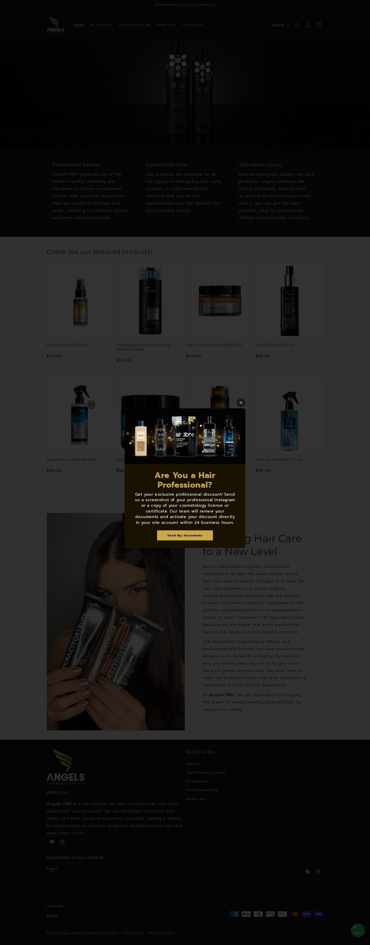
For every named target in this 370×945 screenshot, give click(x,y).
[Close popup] (241, 402)
